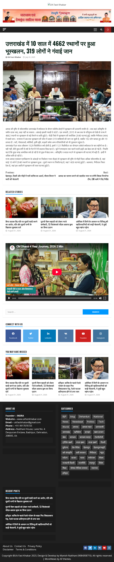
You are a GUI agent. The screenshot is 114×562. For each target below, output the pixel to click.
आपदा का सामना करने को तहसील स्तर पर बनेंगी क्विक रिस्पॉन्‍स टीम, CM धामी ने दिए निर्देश (83, 176)
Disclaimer (8, 549)
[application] (57, 272)
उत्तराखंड (66, 431)
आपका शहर (87, 426)
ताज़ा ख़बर (80, 442)
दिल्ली (103, 442)
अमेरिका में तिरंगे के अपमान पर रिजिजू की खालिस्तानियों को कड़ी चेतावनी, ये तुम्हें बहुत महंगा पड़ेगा (92, 207)
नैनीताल (93, 452)
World (66, 426)
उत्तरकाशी (100, 426)
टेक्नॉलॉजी (99, 437)
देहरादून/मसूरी (99, 447)
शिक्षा (64, 467)
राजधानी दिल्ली (69, 462)
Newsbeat (77, 421)
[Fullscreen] (104, 298)
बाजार (73, 457)
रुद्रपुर (92, 462)
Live (107, 30)
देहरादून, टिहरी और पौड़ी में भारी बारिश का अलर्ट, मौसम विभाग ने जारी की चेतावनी (31, 176)
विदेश (101, 462)
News (65, 421)
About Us (8, 546)
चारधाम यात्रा (85, 437)
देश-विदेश (76, 447)
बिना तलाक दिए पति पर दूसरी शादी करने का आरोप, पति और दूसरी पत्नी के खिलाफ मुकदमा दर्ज (22, 207)
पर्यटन (65, 457)
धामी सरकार (81, 452)
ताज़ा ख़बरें (92, 442)
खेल (64, 437)
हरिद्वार (65, 473)
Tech (101, 421)
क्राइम (87, 431)
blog (72, 416)
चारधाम (73, 437)
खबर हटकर (98, 431)
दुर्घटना (65, 447)
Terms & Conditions (26, 549)
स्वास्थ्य (94, 467)
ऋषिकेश (77, 431)
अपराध (75, 426)
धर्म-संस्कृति (67, 452)
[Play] (9, 298)
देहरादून (87, 447)
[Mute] (100, 298)
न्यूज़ (102, 452)
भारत (82, 457)
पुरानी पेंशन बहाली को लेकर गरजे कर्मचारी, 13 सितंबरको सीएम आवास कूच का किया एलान (57, 207)
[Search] (101, 29)
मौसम (101, 457)
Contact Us (20, 546)
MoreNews (50, 558)
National (98, 416)
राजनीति (82, 462)
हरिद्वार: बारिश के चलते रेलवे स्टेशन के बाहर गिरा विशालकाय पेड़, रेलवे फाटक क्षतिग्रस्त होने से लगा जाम (70, 368)
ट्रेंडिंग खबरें (67, 442)
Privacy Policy (35, 546)
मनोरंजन (91, 457)
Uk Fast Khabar (14, 57)
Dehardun (84, 416)
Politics (90, 421)
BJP (64, 416)
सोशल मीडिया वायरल (78, 467)
